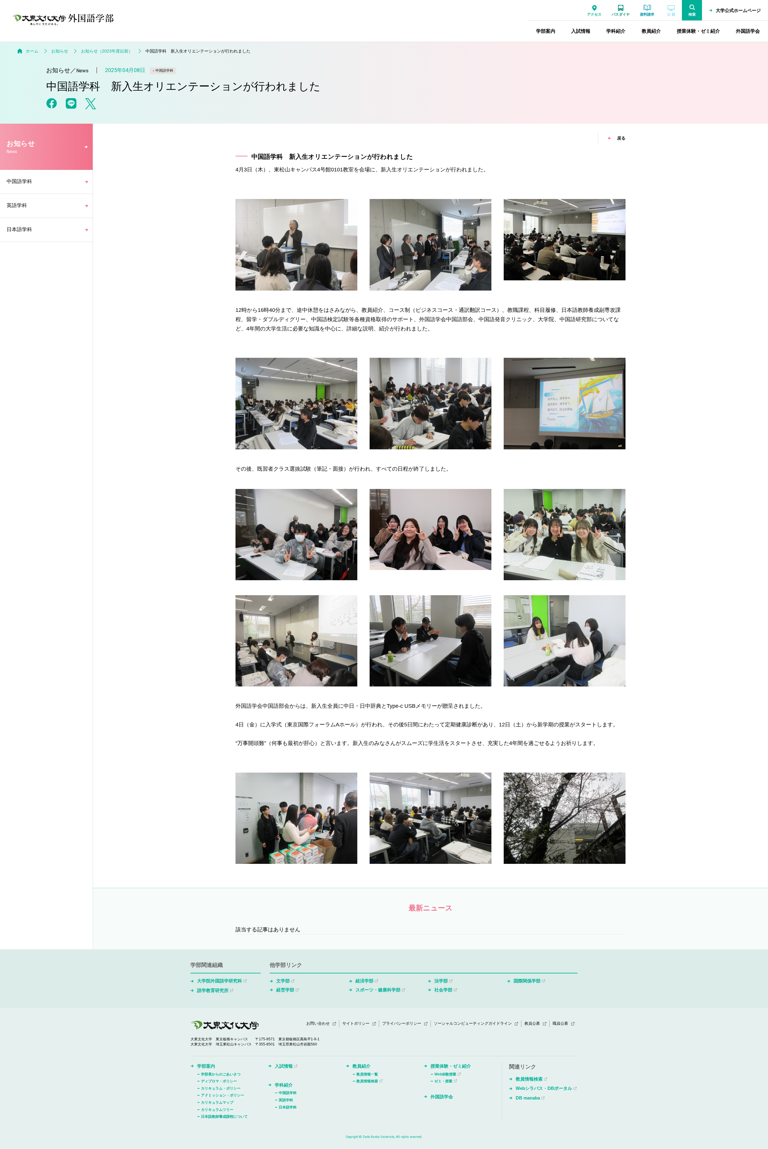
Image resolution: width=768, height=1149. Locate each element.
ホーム (32, 51)
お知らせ (59, 51)
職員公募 (560, 1023)
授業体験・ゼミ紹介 (450, 1066)
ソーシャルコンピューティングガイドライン (473, 1023)
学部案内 (206, 1066)
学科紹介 (284, 1084)
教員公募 (532, 1023)
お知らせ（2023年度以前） (107, 51)
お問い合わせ (318, 1023)
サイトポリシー (356, 1023)
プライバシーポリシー (401, 1023)
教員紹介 (361, 1066)
